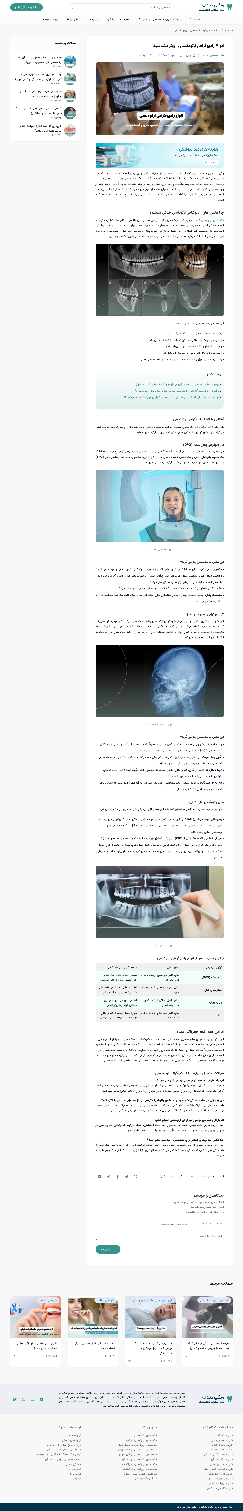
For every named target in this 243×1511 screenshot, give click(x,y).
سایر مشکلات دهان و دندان (146, 1300)
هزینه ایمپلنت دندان (221, 1483)
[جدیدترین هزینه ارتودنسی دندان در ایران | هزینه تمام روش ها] (70, 96)
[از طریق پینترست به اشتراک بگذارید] (108, 1176)
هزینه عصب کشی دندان (218, 1454)
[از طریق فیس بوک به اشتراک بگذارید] (117, 1176)
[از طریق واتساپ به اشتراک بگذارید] (135, 1176)
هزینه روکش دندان (222, 1449)
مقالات (222, 30)
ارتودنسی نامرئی (71, 1440)
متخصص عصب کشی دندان (140, 1473)
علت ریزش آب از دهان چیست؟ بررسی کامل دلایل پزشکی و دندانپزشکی (153, 1348)
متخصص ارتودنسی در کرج (141, 1440)
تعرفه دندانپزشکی (208, 1300)
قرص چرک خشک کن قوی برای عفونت (59, 1454)
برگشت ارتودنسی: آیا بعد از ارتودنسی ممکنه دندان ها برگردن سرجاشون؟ (177, 391)
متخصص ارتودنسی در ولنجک (139, 1464)
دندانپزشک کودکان (146, 1478)
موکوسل (76, 1478)
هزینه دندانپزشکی (222, 1440)
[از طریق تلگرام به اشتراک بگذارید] (100, 1176)
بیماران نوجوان (189, 757)
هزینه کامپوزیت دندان (220, 1488)
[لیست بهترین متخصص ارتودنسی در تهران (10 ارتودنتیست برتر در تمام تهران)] (70, 79)
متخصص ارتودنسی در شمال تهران (137, 1445)
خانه (230, 30)
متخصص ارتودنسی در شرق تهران (137, 1454)
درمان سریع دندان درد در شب (63, 1445)
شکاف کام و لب (213, 851)
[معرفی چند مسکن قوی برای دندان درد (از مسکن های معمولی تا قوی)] (70, 61)
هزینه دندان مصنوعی (220, 1473)
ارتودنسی (214, 55)
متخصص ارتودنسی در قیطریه (139, 1469)
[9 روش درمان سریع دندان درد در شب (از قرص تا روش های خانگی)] (70, 113)
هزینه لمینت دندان (222, 1445)
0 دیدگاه (144, 55)
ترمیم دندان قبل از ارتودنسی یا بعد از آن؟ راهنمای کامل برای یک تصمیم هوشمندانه (171, 397)
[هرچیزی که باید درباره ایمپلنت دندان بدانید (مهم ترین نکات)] (70, 130)
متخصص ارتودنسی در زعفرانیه (139, 1459)
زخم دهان (75, 1469)
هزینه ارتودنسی (223, 1435)
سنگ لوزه (75, 1473)
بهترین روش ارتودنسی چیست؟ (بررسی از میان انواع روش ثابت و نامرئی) (176, 384)
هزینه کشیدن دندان (221, 1464)
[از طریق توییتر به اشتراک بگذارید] (126, 1176)
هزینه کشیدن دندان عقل (218, 1469)
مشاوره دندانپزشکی (26, 7)
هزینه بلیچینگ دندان (220, 1478)
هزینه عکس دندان (222, 1459)
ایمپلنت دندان (73, 1435)
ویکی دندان (185, 55)
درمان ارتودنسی (173, 173)
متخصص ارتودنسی (212, 220)
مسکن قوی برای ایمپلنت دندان (63, 1459)
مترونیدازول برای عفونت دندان (63, 1449)
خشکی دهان (73, 1464)
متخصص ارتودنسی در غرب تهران (137, 1449)
